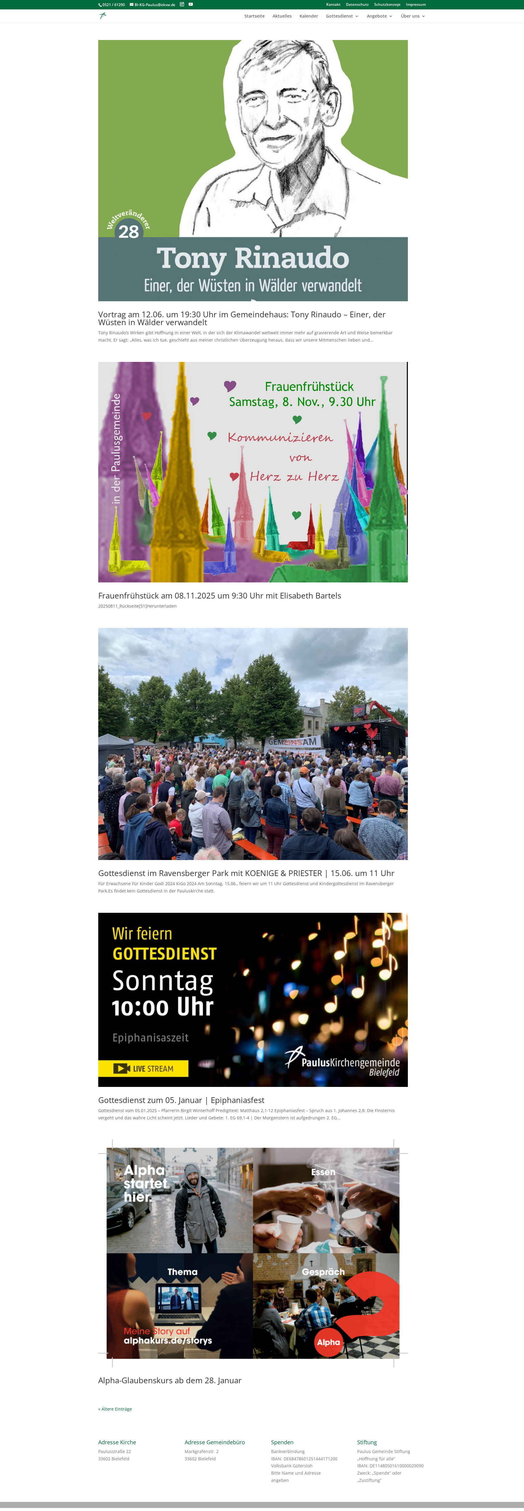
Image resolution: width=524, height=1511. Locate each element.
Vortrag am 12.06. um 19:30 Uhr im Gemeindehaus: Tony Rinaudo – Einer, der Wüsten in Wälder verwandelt (242, 318)
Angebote (377, 16)
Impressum (416, 5)
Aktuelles (282, 16)
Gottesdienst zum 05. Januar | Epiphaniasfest (181, 1099)
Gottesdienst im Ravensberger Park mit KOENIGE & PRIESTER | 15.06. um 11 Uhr (246, 873)
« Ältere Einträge (115, 1409)
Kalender (309, 16)
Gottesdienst (339, 16)
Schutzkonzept (387, 5)
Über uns (410, 16)
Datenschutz (357, 5)
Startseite (254, 16)
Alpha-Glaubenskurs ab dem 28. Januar (170, 1380)
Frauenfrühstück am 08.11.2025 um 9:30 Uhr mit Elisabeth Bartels (219, 595)
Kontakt (333, 5)
